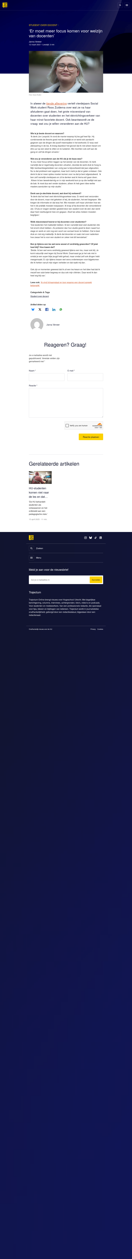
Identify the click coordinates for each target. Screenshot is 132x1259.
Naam (32, 380)
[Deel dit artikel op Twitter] (39, 318)
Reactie (33, 395)
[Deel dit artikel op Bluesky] (32, 318)
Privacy (93, 639)
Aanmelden (95, 589)
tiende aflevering (58, 103)
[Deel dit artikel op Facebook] (46, 318)
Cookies (100, 639)
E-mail (71, 380)
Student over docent (40, 306)
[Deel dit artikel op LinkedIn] (53, 318)
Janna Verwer (53, 333)
